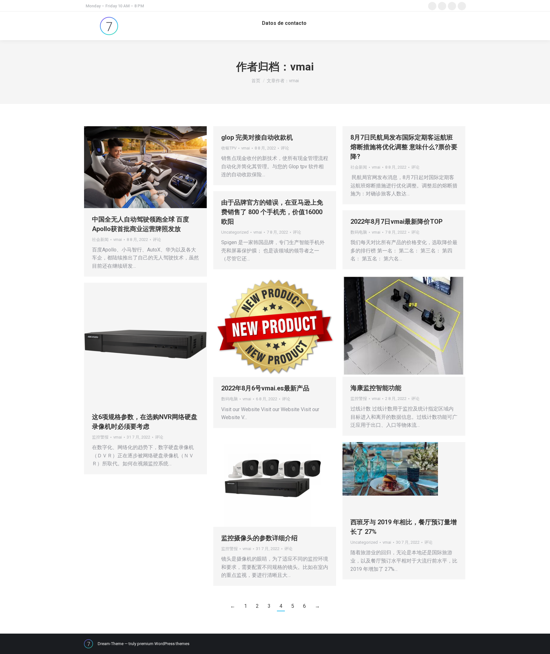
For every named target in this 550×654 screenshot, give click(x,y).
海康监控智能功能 (375, 388)
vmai (302, 66)
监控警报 (358, 398)
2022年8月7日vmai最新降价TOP (396, 221)
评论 (157, 239)
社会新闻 (100, 239)
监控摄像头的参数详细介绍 (260, 538)
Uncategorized (235, 232)
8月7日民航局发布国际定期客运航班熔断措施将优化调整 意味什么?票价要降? (403, 147)
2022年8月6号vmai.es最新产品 (265, 388)
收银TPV (228, 148)
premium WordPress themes (163, 643)
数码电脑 (358, 232)
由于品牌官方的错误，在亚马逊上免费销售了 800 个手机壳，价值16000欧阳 (272, 212)
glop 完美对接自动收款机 (257, 137)
